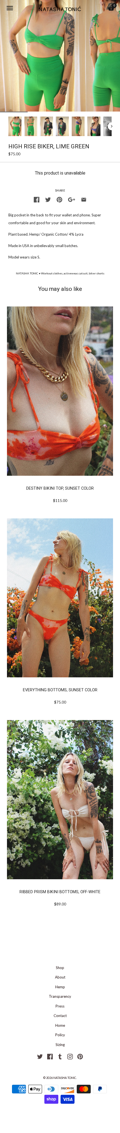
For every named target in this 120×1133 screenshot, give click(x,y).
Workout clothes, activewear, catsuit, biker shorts (72, 273)
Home (60, 1025)
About (60, 977)
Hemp (60, 987)
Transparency (60, 996)
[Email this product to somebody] (84, 199)
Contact (60, 1015)
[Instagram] (70, 1056)
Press (60, 1006)
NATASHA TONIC (27, 273)
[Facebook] (50, 1056)
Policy (60, 1035)
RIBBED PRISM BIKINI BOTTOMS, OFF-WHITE (60, 892)
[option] (14, 126)
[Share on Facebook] (36, 199)
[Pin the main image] (59, 199)
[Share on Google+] (71, 199)
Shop (60, 967)
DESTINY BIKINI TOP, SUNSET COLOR (60, 488)
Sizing (60, 1044)
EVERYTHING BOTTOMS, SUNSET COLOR (60, 690)
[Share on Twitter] (48, 199)
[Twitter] (40, 1056)
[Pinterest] (80, 1056)
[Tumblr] (60, 1056)
